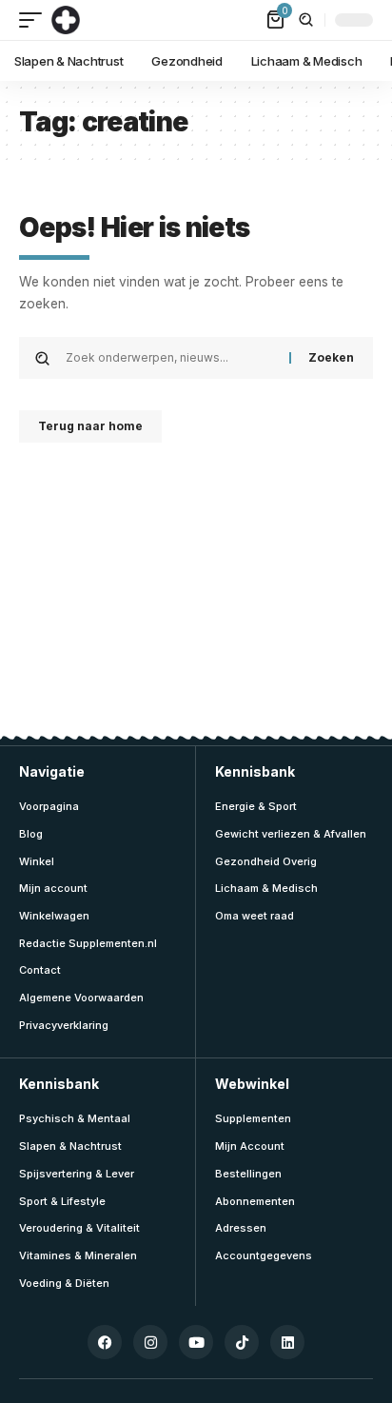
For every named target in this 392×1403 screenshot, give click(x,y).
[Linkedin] (287, 1342)
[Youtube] (196, 1342)
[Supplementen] (65, 20)
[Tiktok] (242, 1342)
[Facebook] (105, 1342)
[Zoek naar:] (170, 358)
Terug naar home (90, 426)
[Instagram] (150, 1342)
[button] (35, 20)
